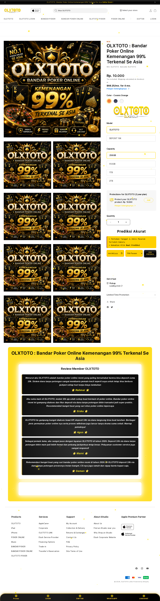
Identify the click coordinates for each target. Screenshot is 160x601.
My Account (71, 524)
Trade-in (42, 547)
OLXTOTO (8, 19)
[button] (8, 19)
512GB (112, 164)
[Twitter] (112, 307)
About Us (98, 524)
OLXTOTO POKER (97, 19)
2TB (111, 181)
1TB (111, 172)
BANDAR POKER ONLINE (72, 19)
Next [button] (155, 2)
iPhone (14, 533)
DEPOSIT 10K (115, 138)
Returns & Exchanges (75, 533)
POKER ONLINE (118, 19)
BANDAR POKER (48, 19)
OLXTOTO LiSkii (127, 582)
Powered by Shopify (141, 582)
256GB (112, 155)
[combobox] (80, 10)
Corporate (43, 528)
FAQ (68, 542)
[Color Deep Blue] (116, 101)
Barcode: (123, 67)
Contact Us (71, 537)
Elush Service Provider (49, 537)
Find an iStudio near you (104, 528)
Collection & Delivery (75, 528)
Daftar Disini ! (107, 2)
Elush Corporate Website (105, 537)
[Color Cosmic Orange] (109, 101)
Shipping (121, 79)
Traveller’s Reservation (49, 551)
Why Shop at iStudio (103, 533)
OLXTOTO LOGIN (27, 19)
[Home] (12, 10)
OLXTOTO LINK (45, 533)
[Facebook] (108, 307)
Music (13, 542)
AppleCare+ (44, 524)
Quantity (111, 216)
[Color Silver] (122, 101)
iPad (13, 528)
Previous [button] (5, 2)
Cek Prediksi (150, 253)
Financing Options (47, 542)
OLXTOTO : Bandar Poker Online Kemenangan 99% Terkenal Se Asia (80, 2)
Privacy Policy (72, 547)
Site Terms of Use (74, 551)
